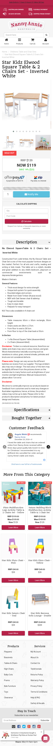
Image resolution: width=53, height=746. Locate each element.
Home (4, 52)
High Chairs (9, 669)
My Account (36, 652)
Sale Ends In (26, 2)
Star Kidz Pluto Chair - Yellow (39, 561)
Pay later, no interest (38, 181)
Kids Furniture (10, 686)
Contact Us (35, 663)
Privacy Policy (36, 686)
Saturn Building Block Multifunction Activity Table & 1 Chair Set (40, 510)
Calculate (27, 221)
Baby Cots (8, 675)
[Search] (46, 35)
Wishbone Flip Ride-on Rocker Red (21, 735)
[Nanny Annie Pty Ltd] (26, 25)
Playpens (8, 652)
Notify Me (32, 194)
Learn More (13, 527)
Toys (6, 692)
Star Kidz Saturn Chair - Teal (13, 614)
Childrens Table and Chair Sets (23, 52)
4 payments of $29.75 (14, 181)
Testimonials (36, 669)
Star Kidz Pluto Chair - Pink (13, 561)
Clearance (8, 697)
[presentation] (4, 447)
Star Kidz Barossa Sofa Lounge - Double (40, 614)
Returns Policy (37, 675)
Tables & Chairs (10, 663)
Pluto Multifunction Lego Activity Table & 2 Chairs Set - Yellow (13, 510)
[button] (13, 131)
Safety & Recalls (38, 703)
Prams (7, 680)
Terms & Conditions (39, 692)
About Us (34, 657)
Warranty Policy (37, 680)
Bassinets (8, 657)
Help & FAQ (35, 697)
